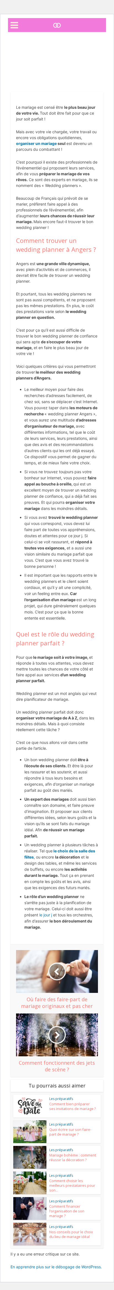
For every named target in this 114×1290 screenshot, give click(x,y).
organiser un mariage (36, 143)
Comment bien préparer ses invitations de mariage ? (72, 1106)
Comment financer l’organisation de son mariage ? (66, 1211)
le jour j (45, 914)
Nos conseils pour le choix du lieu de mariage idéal (71, 1234)
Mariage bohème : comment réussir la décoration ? (72, 1157)
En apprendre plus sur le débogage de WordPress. (56, 1266)
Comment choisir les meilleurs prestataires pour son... (72, 1185)
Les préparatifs (57, 81)
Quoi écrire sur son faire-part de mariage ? (70, 1132)
